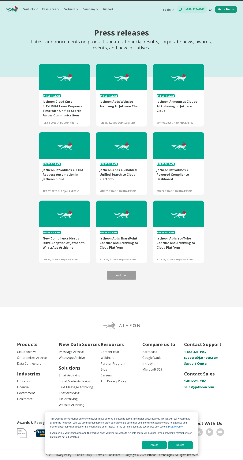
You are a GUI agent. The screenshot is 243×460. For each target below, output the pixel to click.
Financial (23, 387)
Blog (104, 369)
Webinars (107, 358)
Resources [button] (49, 9)
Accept (154, 445)
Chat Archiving (69, 393)
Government (26, 393)
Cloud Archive (26, 352)
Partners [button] (69, 9)
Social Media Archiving (75, 381)
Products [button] (28, 9)
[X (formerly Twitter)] (199, 432)
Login (167, 9)
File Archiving (68, 399)
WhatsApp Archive (72, 358)
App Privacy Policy (113, 381)
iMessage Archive (71, 352)
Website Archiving (71, 405)
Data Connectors (29, 363)
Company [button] (89, 9)
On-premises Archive (32, 358)
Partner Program (113, 363)
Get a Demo (226, 9)
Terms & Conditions (108, 455)
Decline (180, 445)
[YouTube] (220, 432)
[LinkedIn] (209, 432)
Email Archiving (69, 375)
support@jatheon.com (201, 358)
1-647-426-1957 (195, 352)
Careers (106, 375)
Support (108, 9)
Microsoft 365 (152, 369)
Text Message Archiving (76, 387)
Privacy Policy (175, 426)
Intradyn (148, 363)
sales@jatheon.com (199, 387)
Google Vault (151, 358)
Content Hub (110, 352)
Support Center (196, 363)
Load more (121, 275)
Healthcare (25, 399)
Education (24, 381)
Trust (47, 455)
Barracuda (149, 352)
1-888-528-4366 (194, 9)
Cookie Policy (83, 455)
